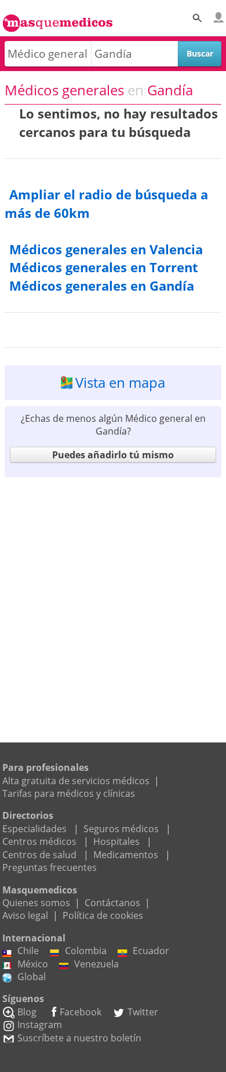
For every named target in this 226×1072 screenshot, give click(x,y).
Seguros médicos (121, 828)
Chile (28, 950)
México (32, 964)
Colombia (86, 950)
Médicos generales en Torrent (103, 267)
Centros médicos (39, 841)
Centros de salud (39, 854)
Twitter (142, 1012)
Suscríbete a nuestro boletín (79, 1038)
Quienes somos (36, 902)
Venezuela (96, 964)
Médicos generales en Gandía (101, 286)
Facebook (80, 1012)
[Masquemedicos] (57, 17)
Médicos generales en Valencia (106, 249)
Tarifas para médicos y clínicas (68, 793)
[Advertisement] (113, 596)
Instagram (39, 1024)
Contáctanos (112, 902)
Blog (27, 1012)
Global (31, 976)
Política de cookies (103, 915)
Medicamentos (125, 854)
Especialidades (34, 828)
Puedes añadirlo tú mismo (113, 454)
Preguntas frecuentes (49, 867)
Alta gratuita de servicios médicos (76, 780)
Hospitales (116, 841)
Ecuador (151, 950)
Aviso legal (25, 915)
